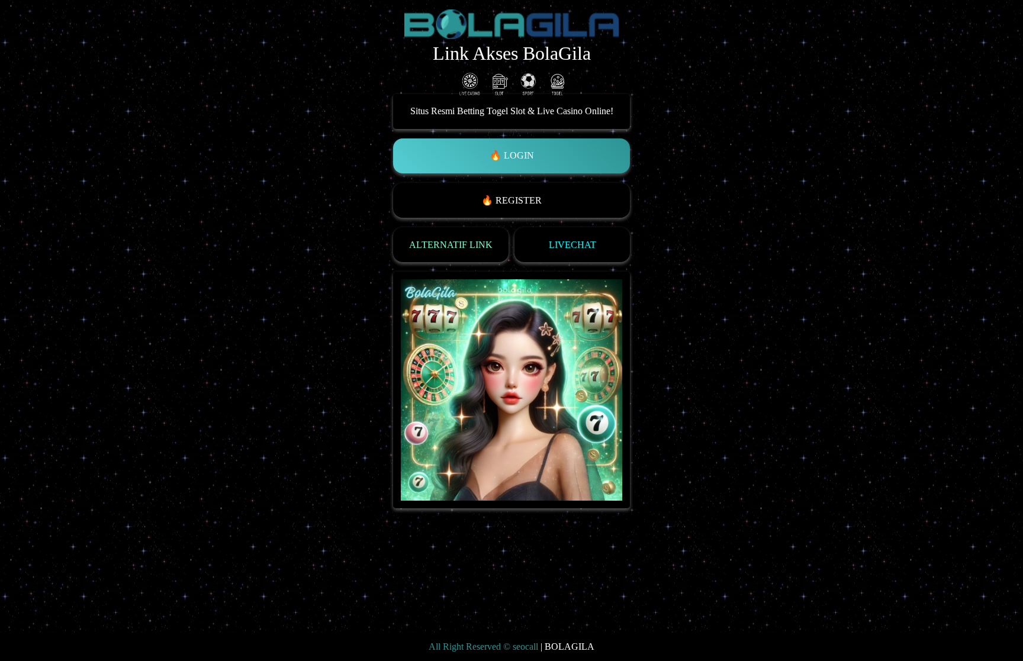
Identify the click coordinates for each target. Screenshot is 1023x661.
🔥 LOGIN (512, 155)
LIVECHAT (572, 245)
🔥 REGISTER (511, 200)
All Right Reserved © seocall (483, 647)
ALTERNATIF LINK (451, 245)
